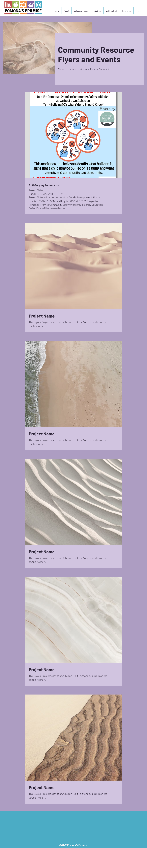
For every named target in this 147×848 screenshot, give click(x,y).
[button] (97, 10)
